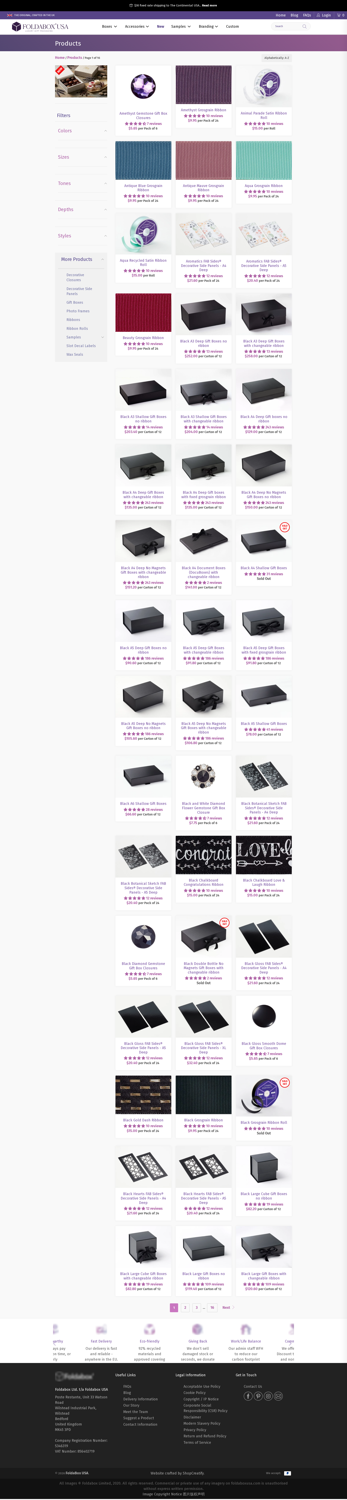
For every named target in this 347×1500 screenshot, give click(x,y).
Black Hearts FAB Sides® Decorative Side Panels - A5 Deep (204, 1147)
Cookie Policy (195, 1393)
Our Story (131, 1405)
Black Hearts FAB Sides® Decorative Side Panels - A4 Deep (143, 1147)
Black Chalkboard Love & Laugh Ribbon (264, 837)
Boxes (107, 26)
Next (226, 1307)
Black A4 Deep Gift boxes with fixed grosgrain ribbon (203, 445)
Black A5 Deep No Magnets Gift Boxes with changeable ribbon (203, 677)
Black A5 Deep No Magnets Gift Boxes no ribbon (143, 677)
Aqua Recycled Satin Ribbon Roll (143, 214)
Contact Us (253, 1386)
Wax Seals (74, 354)
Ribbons (73, 320)
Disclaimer (192, 1417)
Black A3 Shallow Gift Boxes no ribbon (143, 370)
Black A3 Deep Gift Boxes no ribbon (204, 294)
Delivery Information (140, 1399)
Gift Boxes (74, 302)
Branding (206, 26)
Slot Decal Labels (81, 346)
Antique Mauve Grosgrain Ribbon (203, 142)
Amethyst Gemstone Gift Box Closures (143, 66)
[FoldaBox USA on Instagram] (268, 1397)
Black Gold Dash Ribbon (143, 1077)
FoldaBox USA (77, 1472)
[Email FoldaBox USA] (278, 1397)
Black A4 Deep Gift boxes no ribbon (264, 370)
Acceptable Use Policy (202, 1386)
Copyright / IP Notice (201, 1399)
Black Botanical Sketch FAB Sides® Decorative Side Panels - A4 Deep (264, 757)
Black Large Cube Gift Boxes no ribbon (263, 1147)
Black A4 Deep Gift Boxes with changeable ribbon (143, 445)
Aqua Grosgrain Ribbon (264, 142)
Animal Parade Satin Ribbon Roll (264, 66)
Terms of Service (197, 1442)
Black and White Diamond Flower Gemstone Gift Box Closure (204, 757)
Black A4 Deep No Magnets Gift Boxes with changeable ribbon (143, 521)
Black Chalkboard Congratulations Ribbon (204, 837)
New (160, 26)
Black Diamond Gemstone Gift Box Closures (143, 917)
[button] (135, 124)
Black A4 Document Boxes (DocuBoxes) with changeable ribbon (203, 521)
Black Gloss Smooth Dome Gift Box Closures (264, 997)
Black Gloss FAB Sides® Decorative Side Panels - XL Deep (204, 997)
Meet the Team (135, 1412)
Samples (178, 26)
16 (212, 1307)
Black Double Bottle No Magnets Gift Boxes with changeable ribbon (203, 917)
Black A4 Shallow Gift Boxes (264, 521)
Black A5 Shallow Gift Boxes (264, 677)
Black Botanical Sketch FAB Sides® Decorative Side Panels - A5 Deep (143, 837)
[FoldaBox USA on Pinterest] (258, 1397)
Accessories (135, 26)
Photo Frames (78, 311)
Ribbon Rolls (77, 328)
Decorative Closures (75, 277)
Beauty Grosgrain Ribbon (143, 294)
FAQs (307, 15)
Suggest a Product (138, 1418)
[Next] (291, 1343)
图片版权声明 (194, 1494)
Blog (294, 15)
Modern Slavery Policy (202, 1423)
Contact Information (140, 1424)
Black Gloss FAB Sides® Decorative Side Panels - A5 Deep (143, 997)
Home (281, 15)
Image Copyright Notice (162, 1494)
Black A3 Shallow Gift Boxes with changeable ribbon (203, 370)
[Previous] (56, 1343)
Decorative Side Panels (79, 291)
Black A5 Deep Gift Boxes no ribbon (143, 601)
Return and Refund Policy (205, 1436)
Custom (232, 26)
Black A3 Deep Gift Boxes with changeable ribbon (263, 294)
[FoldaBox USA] (40, 26)
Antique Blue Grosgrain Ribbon (143, 142)
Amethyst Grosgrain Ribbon (203, 66)
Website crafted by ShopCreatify (177, 1473)
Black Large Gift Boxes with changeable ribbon (264, 1227)
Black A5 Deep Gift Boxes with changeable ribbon (203, 601)
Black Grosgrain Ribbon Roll (264, 1077)
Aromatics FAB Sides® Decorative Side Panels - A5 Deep (264, 214)
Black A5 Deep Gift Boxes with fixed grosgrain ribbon (263, 601)
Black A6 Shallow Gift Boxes (143, 757)
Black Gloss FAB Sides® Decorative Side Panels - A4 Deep (264, 917)
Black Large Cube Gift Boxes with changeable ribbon (143, 1227)
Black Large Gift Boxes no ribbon (203, 1227)
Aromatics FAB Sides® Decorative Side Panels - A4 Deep (204, 214)
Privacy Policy (195, 1430)
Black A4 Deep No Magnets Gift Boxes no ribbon (264, 445)
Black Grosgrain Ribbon (203, 1077)
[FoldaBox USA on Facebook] (248, 1397)
